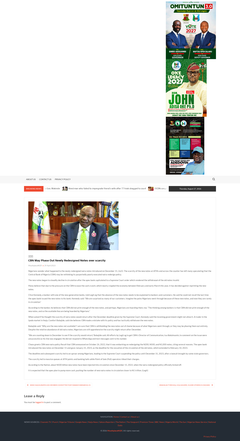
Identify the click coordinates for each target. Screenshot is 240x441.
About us (31, 179)
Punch (55, 422)
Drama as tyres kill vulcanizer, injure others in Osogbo (184, 385)
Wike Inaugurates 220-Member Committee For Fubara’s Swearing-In (60, 385)
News (30, 256)
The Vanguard (133, 422)
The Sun (182, 422)
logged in (39, 402)
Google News (81, 422)
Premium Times (147, 422)
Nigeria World (172, 422)
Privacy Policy (63, 179)
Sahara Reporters (106, 422)
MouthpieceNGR (35, 265)
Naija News (93, 422)
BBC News (159, 422)
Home (116, 417)
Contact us (45, 179)
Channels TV (45, 422)
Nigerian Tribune (66, 422)
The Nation (120, 422)
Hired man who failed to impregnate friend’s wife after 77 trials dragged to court (93, 188)
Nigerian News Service (197, 422)
